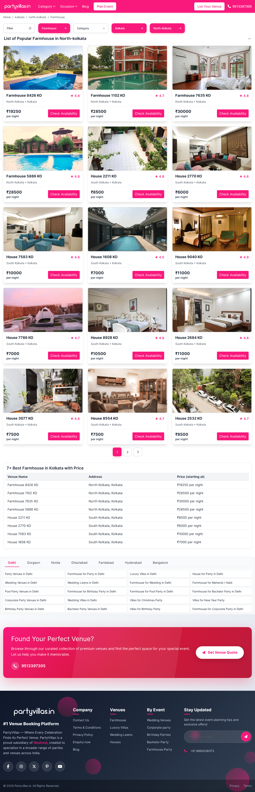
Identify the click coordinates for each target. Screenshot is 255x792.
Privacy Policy (83, 735)
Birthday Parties (159, 735)
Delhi (12, 563)
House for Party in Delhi (207, 574)
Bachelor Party (158, 742)
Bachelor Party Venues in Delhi (87, 609)
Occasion (67, 6)
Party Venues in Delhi (18, 574)
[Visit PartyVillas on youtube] (60, 766)
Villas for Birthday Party (145, 609)
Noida (55, 563)
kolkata (20, 17)
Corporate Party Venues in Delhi (25, 600)
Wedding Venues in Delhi (21, 582)
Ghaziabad (79, 563)
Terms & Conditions (87, 727)
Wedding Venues (159, 720)
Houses (115, 742)
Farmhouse (57, 17)
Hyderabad (133, 563)
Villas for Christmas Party (146, 600)
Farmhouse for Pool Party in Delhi (151, 591)
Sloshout (40, 743)
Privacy (234, 785)
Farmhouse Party (159, 749)
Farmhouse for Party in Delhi (86, 574)
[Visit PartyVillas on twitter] (34, 766)
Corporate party (158, 727)
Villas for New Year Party (208, 600)
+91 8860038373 (202, 751)
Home (7, 17)
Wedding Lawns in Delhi (83, 582)
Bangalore (160, 563)
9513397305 (242, 6)
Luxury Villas (119, 727)
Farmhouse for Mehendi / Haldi (212, 582)
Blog (85, 6)
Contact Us (81, 720)
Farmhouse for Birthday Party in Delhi (92, 591)
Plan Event (105, 6)
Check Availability (63, 113)
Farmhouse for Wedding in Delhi (150, 582)
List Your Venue (209, 6)
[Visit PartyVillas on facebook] (8, 766)
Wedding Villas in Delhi (82, 600)
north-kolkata (37, 17)
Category (45, 6)
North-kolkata (162, 28)
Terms (247, 785)
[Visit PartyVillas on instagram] (21, 766)
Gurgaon (33, 563)
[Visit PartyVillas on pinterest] (47, 766)
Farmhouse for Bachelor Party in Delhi (216, 591)
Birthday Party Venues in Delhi (24, 609)
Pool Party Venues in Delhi (22, 591)
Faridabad (106, 563)
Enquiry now (81, 742)
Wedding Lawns (121, 735)
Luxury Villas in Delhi (143, 574)
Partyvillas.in (23, 785)
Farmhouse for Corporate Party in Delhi (217, 609)
